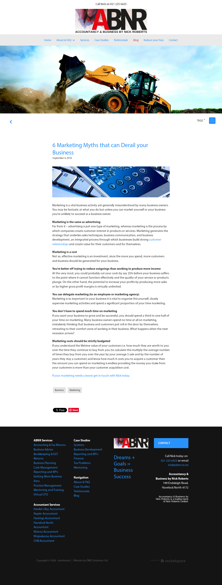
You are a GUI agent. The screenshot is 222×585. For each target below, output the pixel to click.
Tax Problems (82, 463)
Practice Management (48, 485)
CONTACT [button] (164, 443)
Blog (76, 495)
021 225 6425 (169, 460)
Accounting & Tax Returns (50, 445)
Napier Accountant (46, 513)
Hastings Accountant (47, 518)
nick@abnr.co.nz (178, 465)
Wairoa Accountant (46, 531)
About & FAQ (82, 482)
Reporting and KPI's (46, 472)
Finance (79, 458)
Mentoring (80, 467)
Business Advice (43, 449)
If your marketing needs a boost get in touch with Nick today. (91, 375)
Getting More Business (48, 476)
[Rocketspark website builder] (168, 561)
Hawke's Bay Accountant (49, 509)
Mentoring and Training (49, 490)
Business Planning (45, 463)
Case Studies (82, 486)
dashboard (64, 560)
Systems (79, 445)
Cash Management (46, 467)
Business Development (88, 449)
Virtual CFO (41, 494)
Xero (37, 481)
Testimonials (81, 491)
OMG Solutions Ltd (97, 560)
